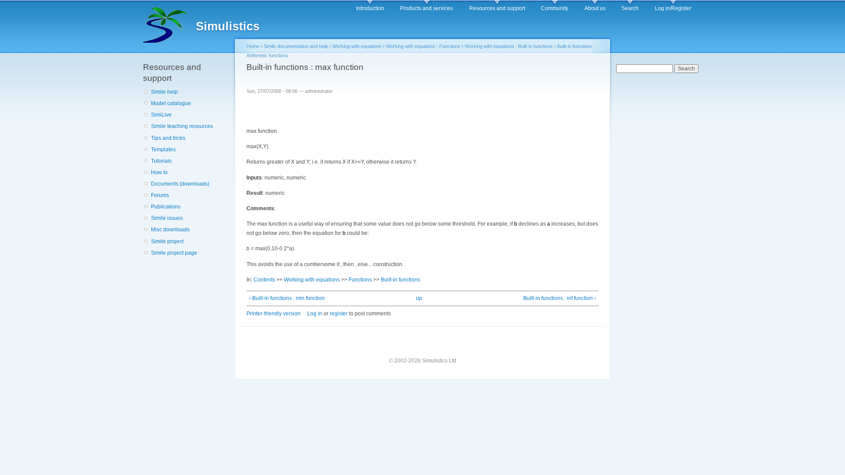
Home (252, 46)
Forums (160, 195)
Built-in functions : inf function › (559, 298)
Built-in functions (400, 280)
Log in (314, 314)
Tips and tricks (168, 138)
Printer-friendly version (273, 314)
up (419, 298)
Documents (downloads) (180, 184)
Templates (163, 149)
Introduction (370, 8)
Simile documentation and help (296, 46)
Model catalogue (171, 103)
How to (159, 172)
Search (630, 8)
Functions (360, 280)
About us (595, 8)
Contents (264, 280)
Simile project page (174, 253)
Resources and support (497, 8)
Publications (165, 207)
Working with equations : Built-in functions (509, 46)
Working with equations (357, 46)
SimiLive (161, 115)
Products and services (426, 8)
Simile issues (167, 218)
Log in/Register (673, 8)
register (339, 314)
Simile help (164, 92)
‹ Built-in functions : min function (287, 298)
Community (554, 8)
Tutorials (161, 161)
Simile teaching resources (182, 126)
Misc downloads (170, 230)
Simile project (167, 241)
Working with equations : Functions (423, 46)
